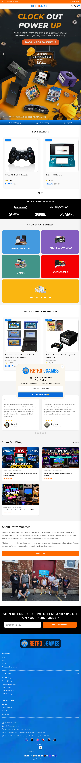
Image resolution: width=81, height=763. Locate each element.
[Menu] (3, 6)
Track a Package (7, 708)
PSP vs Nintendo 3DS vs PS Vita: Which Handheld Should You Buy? (20, 474)
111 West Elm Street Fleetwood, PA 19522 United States (25, 732)
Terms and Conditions (9, 684)
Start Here (6, 653)
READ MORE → (7, 478)
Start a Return (6, 711)
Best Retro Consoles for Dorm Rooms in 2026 (18, 510)
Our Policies (6, 673)
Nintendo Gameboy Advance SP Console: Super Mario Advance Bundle (20, 356)
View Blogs (75, 442)
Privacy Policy (6, 687)
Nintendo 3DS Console (54, 175)
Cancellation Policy (8, 690)
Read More (40, 553)
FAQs (3, 661)
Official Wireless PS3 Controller (16, 175)
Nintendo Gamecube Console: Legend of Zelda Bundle (60, 356)
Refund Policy (6, 678)
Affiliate (4, 704)
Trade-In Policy (7, 694)
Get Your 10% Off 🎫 (40, 395)
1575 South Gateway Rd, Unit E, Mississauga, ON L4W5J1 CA (27, 736)
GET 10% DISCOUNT (59, 625)
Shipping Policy (7, 681)
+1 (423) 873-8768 (11, 723)
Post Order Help (8, 700)
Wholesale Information (9, 667)
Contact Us (5, 714)
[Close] (62, 366)
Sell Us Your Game (8, 664)
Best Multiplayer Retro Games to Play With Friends (58, 474)
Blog (3, 657)
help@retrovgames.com (12, 726)
